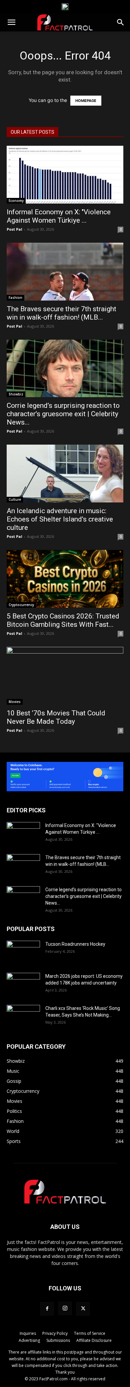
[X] (83, 1308)
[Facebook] (47, 1308)
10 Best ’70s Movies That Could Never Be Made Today (56, 717)
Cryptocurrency (21, 604)
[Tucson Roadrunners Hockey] (23, 952)
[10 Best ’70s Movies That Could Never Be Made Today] (65, 676)
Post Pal (14, 229)
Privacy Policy (55, 1333)
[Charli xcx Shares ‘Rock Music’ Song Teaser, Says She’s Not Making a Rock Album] (23, 1016)
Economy (16, 200)
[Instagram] (65, 1308)
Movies (15, 701)
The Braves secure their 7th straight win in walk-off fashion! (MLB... (61, 313)
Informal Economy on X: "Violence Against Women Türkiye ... (59, 216)
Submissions (58, 1340)
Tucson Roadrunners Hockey (75, 944)
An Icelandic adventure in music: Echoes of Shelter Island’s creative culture (60, 519)
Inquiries (28, 1333)
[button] (11, 22)
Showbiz (16, 394)
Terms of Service (89, 1333)
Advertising (29, 1340)
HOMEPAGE (85, 100)
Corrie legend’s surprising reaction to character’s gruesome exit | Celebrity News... (63, 413)
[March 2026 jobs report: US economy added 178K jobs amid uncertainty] (23, 984)
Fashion (15, 297)
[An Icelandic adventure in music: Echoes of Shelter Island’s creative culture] (65, 473)
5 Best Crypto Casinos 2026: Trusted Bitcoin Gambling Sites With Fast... (63, 620)
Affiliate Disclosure (94, 1340)
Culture (15, 499)
